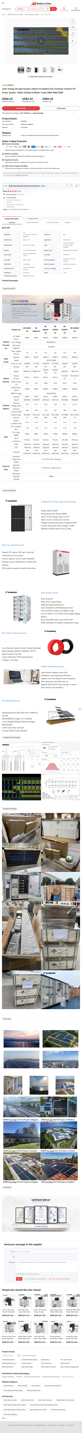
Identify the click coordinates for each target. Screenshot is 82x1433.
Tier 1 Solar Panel (65, 1360)
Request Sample (38, 113)
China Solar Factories (10, 1400)
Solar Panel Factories (27, 1400)
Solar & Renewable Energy (32, 14)
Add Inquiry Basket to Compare (41, 76)
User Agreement (52, 1425)
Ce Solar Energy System (58, 1410)
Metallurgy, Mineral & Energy (15, 14)
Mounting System (7, 1367)
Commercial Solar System (30, 1360)
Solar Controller (22, 1386)
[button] (73, 222)
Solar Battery (45, 1360)
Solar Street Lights (27, 1367)
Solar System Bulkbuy (10, 1414)
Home (3, 14)
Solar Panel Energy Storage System (14, 1410)
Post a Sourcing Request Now (59, 1279)
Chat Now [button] (62, 108)
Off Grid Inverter (46, 1363)
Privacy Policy (70, 1425)
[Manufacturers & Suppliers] (41, 3)
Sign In (5, 209)
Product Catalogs (30, 1355)
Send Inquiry (21, 108)
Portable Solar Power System (65, 1400)
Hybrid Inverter (65, 1363)
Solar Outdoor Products (48, 1367)
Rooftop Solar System (33, 1390)
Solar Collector (35, 1386)
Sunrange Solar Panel (9, 1363)
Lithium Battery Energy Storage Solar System (44, 1405)
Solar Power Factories (45, 1400)
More (4, 1418)
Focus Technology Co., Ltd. (28, 1425)
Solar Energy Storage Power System (15, 1405)
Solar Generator (8, 1386)
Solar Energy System (46, 14)
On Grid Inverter (26, 1363)
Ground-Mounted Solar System (13, 1390)
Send (19, 1279)
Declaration (62, 1425)
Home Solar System (8, 1360)
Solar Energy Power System (38, 1410)
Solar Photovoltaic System (53, 1386)
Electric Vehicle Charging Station (70, 1367)
